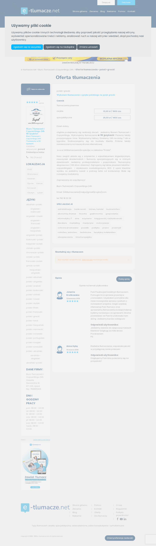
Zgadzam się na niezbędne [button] (60, 46)
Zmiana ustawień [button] (88, 46)
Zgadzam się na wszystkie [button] (27, 46)
